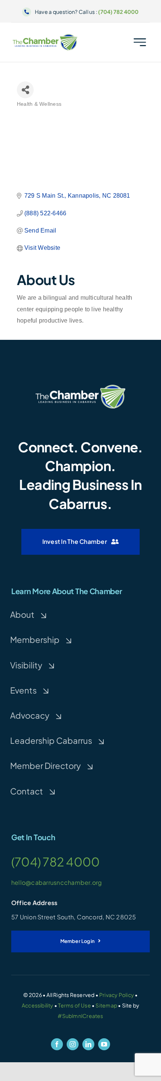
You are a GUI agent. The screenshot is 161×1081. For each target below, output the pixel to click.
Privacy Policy (116, 994)
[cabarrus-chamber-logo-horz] (45, 37)
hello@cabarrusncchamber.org (56, 882)
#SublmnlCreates (80, 1015)
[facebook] (57, 1044)
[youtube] (104, 1044)
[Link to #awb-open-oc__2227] (140, 42)
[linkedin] (88, 1044)
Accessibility (38, 1005)
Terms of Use (74, 1005)
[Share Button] (25, 89)
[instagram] (73, 1044)
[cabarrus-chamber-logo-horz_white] (80, 388)
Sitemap (106, 1005)
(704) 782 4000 (118, 11)
